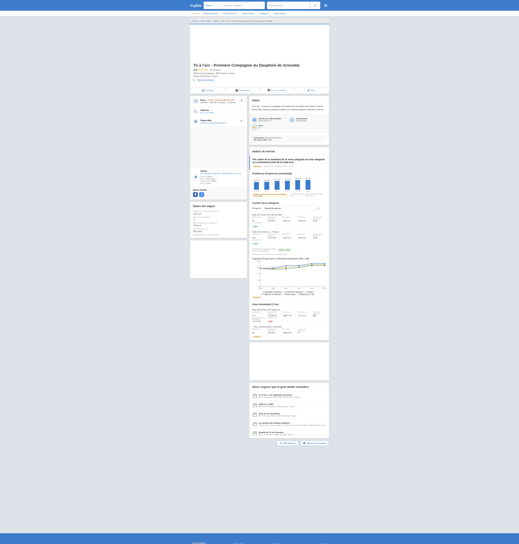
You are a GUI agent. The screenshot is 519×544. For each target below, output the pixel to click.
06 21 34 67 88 (206, 113)
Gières (216, 21)
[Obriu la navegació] (325, 5)
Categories (264, 13)
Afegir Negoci (280, 13)
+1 (241, 121)
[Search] (315, 5)
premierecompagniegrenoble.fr (213, 123)
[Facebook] (195, 194)
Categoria (256, 208)
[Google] (201, 194)
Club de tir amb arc (205, 80)
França (195, 21)
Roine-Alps (205, 21)
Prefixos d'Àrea (230, 13)
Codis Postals (248, 13)
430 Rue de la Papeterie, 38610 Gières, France (220, 173)
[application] (289, 278)
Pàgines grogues (210, 13)
